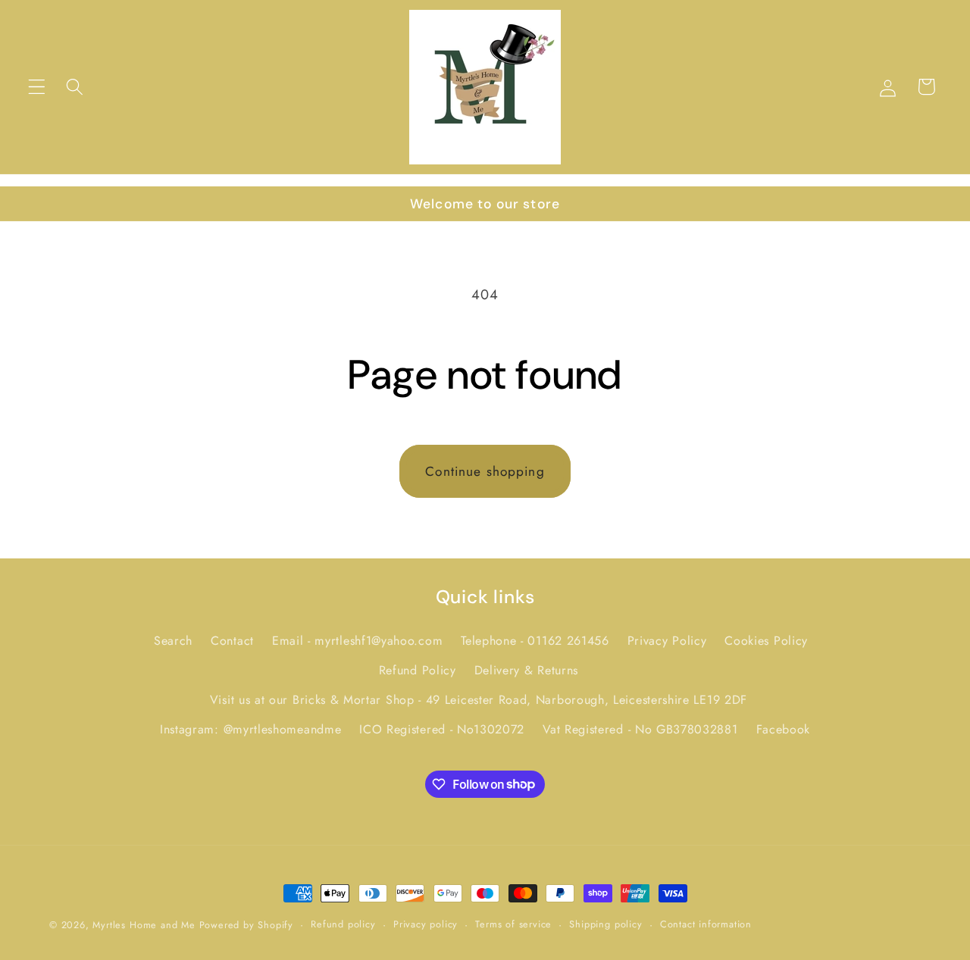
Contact (232, 641)
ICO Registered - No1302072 (441, 729)
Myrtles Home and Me (143, 925)
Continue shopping (485, 471)
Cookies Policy (766, 641)
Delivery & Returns (526, 670)
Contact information (706, 924)
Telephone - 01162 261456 (535, 641)
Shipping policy (605, 924)
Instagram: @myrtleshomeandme (250, 729)
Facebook (783, 729)
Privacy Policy (667, 641)
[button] (36, 86)
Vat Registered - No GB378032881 (640, 729)
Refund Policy (417, 670)
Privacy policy (425, 924)
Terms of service (513, 924)
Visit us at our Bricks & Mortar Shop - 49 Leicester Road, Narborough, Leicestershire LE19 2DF (478, 699)
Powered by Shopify (246, 925)
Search (173, 641)
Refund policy (343, 924)
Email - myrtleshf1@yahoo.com (357, 641)
